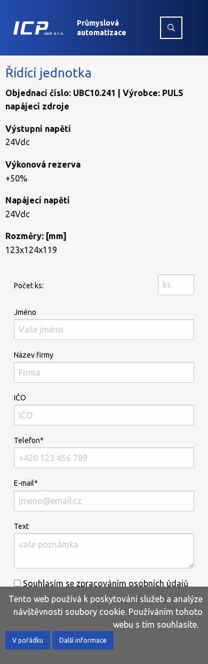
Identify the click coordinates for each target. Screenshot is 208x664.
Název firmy (33, 355)
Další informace (83, 640)
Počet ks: (29, 285)
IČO (20, 397)
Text (21, 526)
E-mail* (26, 483)
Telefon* (29, 440)
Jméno (25, 312)
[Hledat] (171, 28)
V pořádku (27, 640)
